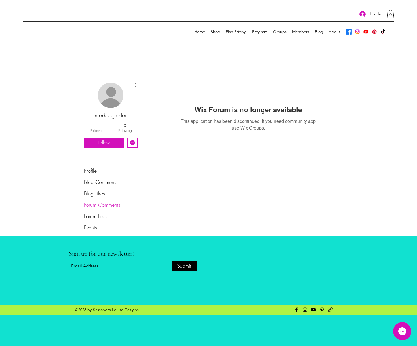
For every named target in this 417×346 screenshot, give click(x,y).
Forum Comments (102, 204)
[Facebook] (349, 32)
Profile (90, 170)
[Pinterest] (374, 32)
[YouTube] (366, 32)
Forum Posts (96, 216)
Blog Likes (94, 193)
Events (90, 227)
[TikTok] (383, 32)
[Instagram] (357, 32)
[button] (390, 14)
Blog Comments (100, 182)
